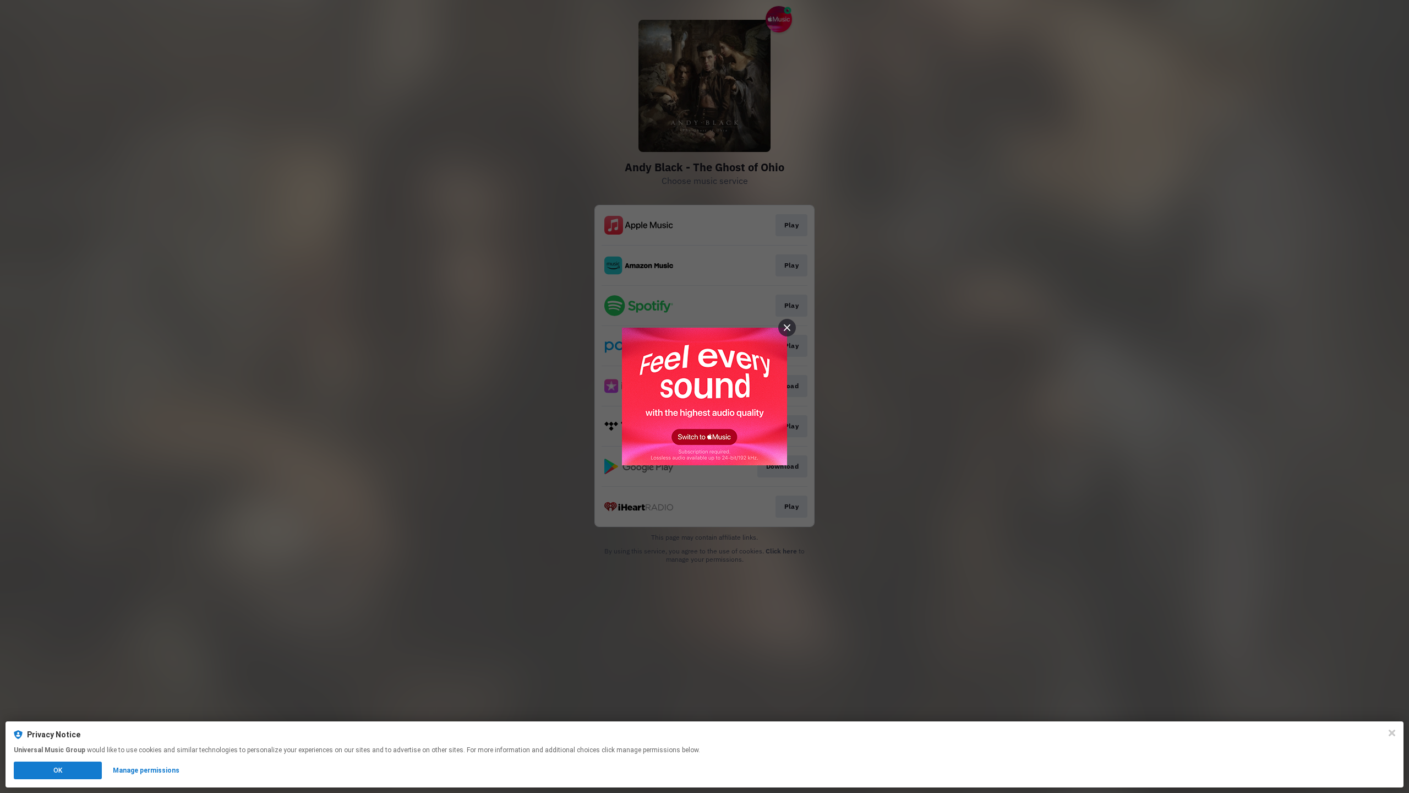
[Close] (1392, 733)
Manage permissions (146, 770)
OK (57, 770)
